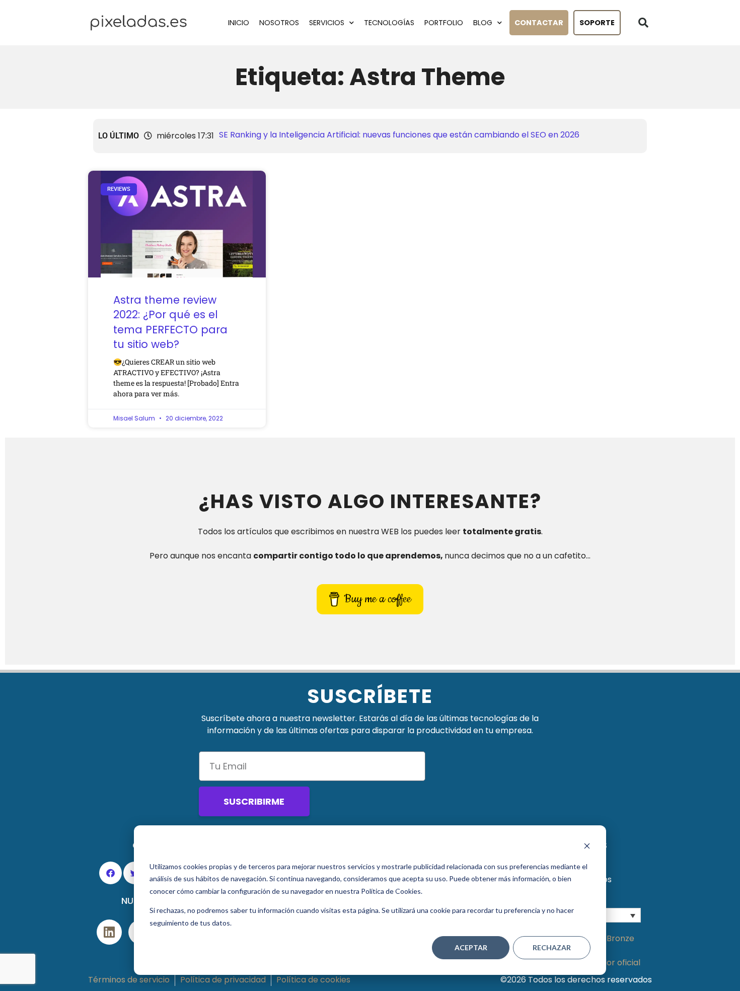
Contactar (538, 23)
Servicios (326, 23)
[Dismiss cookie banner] (586, 847)
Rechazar (552, 947)
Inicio (238, 23)
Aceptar (471, 947)
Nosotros (279, 23)
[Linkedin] (109, 932)
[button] (643, 23)
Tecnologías (389, 23)
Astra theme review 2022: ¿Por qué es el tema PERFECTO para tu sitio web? (170, 322)
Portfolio (443, 23)
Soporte (597, 23)
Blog (482, 23)
